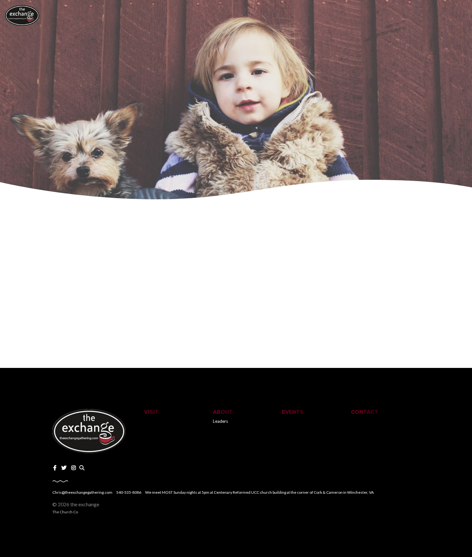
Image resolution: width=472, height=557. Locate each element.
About (223, 412)
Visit (151, 412)
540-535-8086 (128, 492)
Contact (364, 412)
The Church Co (65, 511)
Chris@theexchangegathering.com (82, 492)
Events (292, 412)
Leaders (220, 421)
